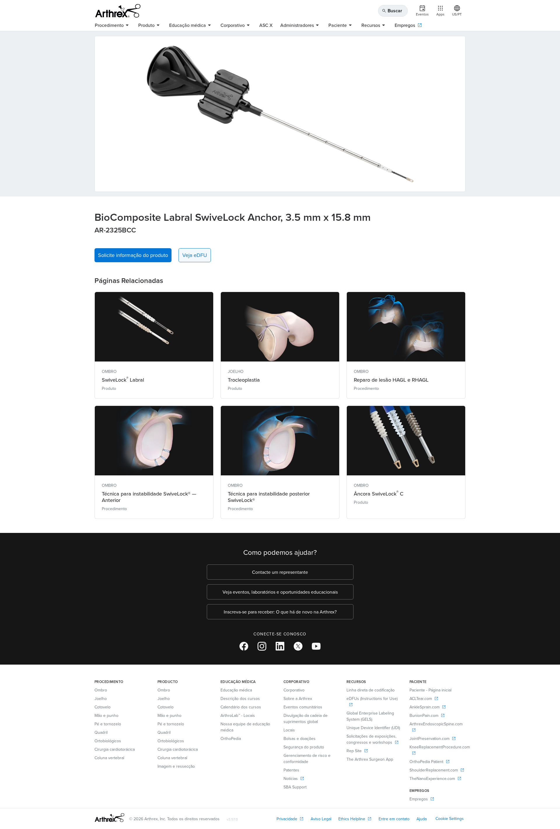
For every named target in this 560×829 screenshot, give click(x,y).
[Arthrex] (117, 11)
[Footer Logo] (109, 817)
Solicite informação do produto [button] (133, 255)
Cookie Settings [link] (449, 818)
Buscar (392, 10)
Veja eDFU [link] (194, 255)
